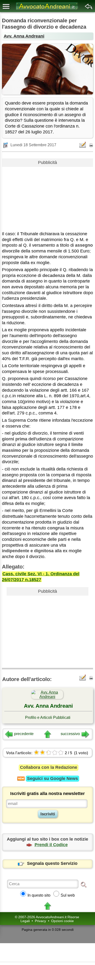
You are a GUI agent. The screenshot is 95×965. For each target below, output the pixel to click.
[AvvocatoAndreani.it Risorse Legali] (47, 10)
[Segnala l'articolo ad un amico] (83, 145)
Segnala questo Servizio (52, 863)
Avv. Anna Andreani (24, 36)
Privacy (40, 921)
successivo (70, 734)
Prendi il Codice (51, 844)
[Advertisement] (47, 197)
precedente (24, 734)
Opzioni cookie (62, 921)
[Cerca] (83, 884)
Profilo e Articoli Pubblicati (47, 717)
